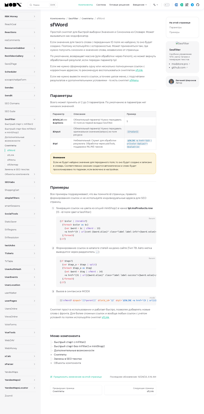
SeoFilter (174, 49)
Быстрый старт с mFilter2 (70, 342)
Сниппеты (60, 354)
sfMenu (134, 80)
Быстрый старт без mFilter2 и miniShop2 (79, 346)
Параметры (175, 27)
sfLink (139, 70)
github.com (178, 67)
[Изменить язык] (155, 5)
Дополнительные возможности (74, 350)
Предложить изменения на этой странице (77, 376)
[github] (197, 4)
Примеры (174, 32)
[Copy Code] (151, 221)
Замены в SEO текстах (68, 358)
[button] (34, 16)
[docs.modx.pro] (14, 5)
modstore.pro (180, 64)
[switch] (167, 4)
